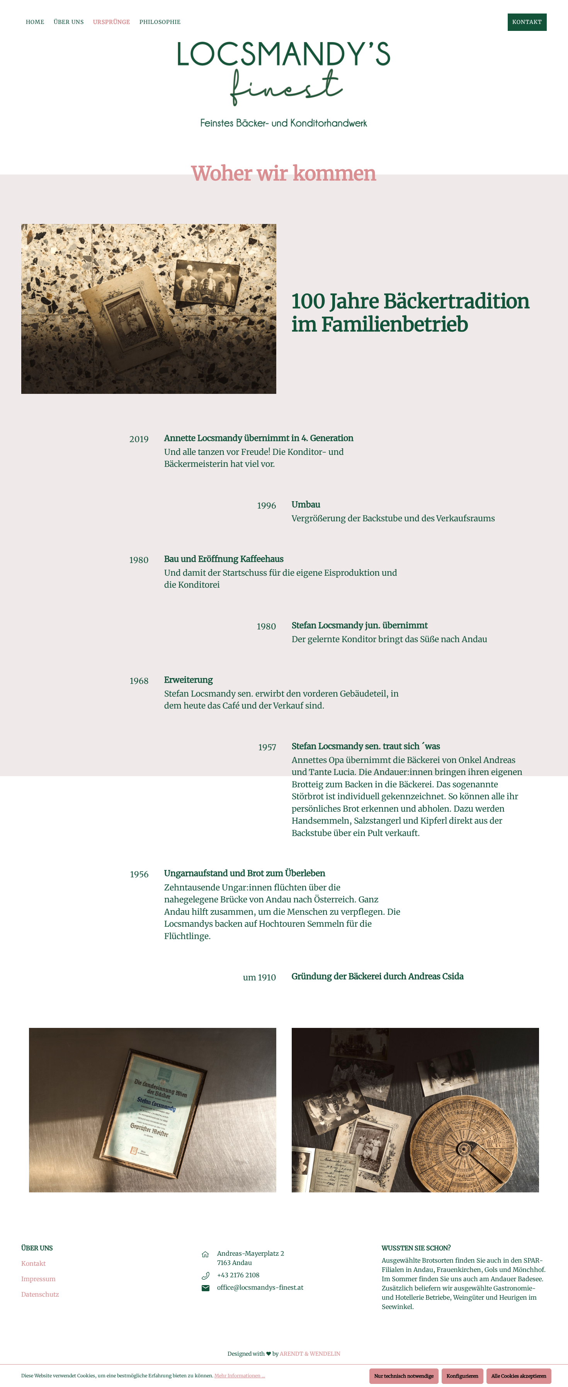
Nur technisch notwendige (404, 1376)
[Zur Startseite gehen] (284, 84)
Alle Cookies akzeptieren (518, 1376)
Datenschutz (40, 1294)
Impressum (38, 1279)
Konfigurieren (462, 1376)
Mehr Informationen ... (239, 1376)
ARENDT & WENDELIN (310, 1353)
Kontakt (33, 1263)
